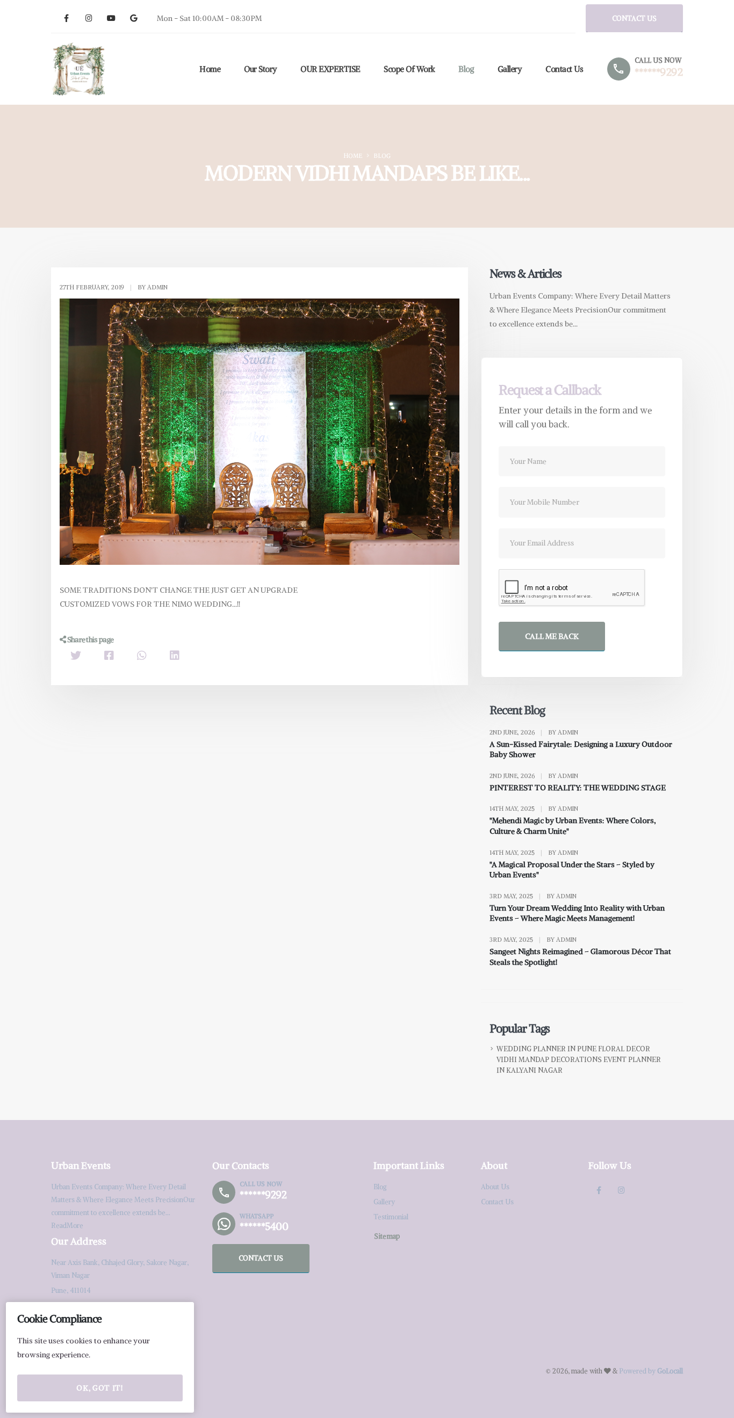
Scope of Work (409, 69)
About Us (495, 1187)
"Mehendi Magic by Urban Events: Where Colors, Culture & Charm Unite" (573, 826)
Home (209, 69)
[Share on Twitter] (76, 655)
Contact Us (564, 69)
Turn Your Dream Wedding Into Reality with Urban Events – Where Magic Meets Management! (577, 913)
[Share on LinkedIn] (174, 655)
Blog (466, 69)
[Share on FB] (109, 655)
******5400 (264, 1226)
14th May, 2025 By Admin (534, 808)
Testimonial (390, 1217)
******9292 (659, 72)
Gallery (510, 69)
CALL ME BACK (552, 636)
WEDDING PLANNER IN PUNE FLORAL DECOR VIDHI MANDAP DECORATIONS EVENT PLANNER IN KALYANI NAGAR (578, 1059)
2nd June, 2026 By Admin (534, 732)
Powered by (651, 1371)
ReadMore (67, 1225)
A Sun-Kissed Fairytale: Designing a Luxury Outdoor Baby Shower (581, 749)
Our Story (260, 69)
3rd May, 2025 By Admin (533, 896)
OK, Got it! (99, 1388)
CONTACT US (634, 18)
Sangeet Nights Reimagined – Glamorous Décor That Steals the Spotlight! (580, 957)
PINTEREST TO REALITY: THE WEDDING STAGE (578, 787)
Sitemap (387, 1236)
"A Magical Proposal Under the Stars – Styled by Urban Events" (572, 870)
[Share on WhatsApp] (141, 655)
